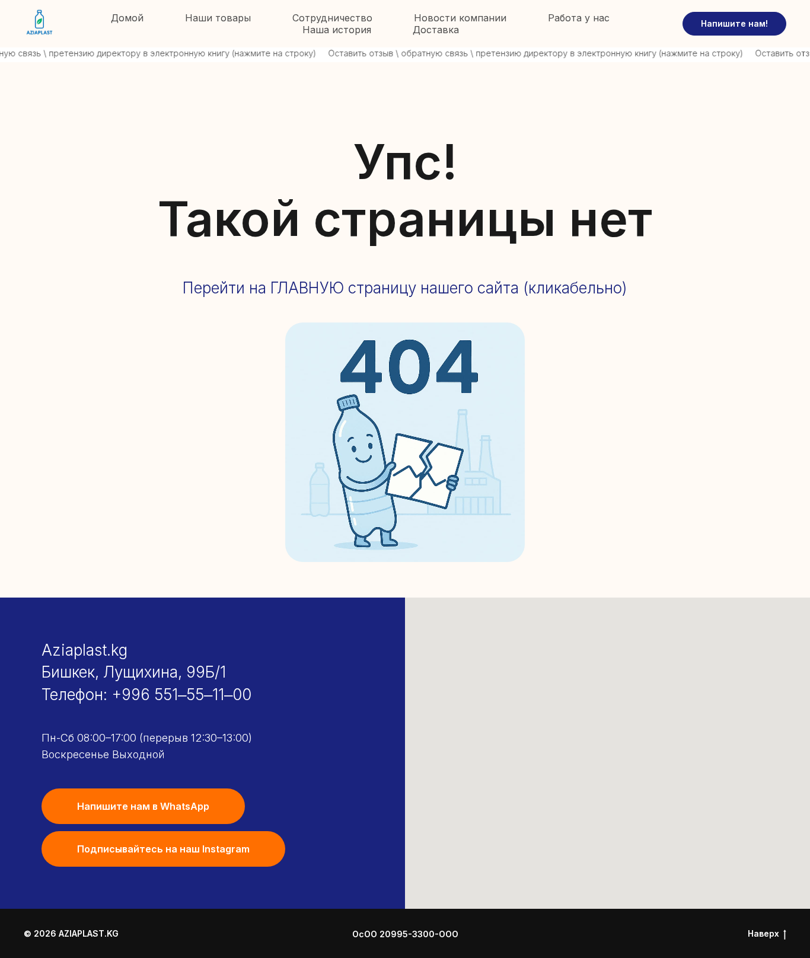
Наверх (763, 933)
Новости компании (460, 18)
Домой (127, 18)
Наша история (336, 30)
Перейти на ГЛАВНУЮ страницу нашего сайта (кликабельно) (405, 288)
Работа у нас (579, 18)
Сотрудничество (332, 18)
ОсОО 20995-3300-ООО (405, 934)
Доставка (436, 30)
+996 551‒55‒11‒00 (181, 694)
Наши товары (218, 18)
